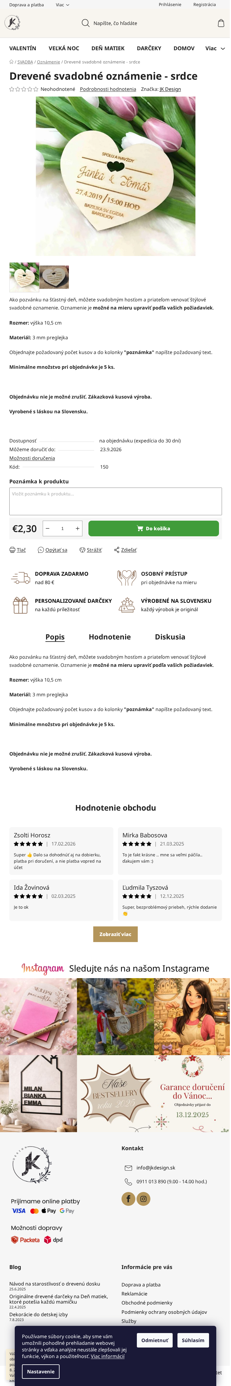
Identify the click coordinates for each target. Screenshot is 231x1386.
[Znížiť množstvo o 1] (47, 528)
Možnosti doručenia (32, 458)
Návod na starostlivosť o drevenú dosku (54, 1284)
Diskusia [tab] (170, 637)
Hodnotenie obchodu (115, 807)
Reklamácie (134, 1293)
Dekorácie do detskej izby (38, 1314)
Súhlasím (193, 1340)
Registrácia (204, 4)
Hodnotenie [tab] (110, 637)
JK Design (170, 89)
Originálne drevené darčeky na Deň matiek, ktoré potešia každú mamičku (58, 1299)
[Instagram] (143, 1199)
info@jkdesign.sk (156, 1167)
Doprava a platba (26, 5)
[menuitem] (22, 48)
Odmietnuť (154, 1340)
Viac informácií (108, 1356)
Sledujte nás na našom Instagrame (139, 968)
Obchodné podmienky (147, 1302)
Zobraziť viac (115, 934)
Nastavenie (40, 1371)
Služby (129, 1321)
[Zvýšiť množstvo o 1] (77, 528)
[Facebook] (128, 1199)
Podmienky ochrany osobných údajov (164, 1312)
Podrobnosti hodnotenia (108, 89)
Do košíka (158, 528)
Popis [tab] (55, 637)
